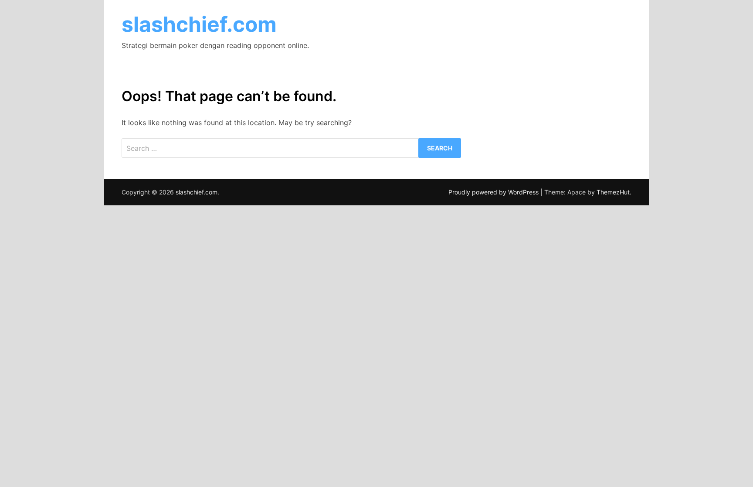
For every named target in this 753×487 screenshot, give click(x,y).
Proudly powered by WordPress (494, 192)
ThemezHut (613, 192)
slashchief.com (199, 24)
